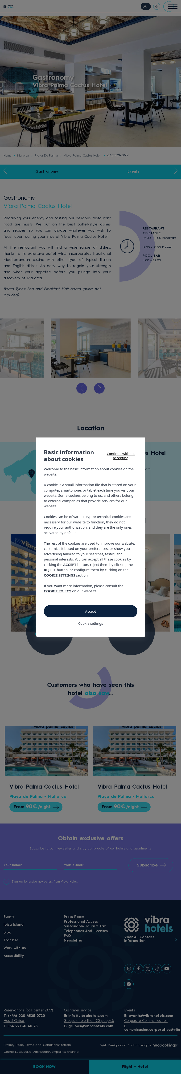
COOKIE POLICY (57, 591)
